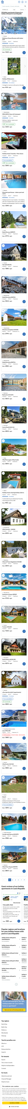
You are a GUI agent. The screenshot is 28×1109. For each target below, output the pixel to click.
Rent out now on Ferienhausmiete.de (14, 1010)
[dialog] (14, 1096)
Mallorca (3, 1030)
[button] (26, 2)
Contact (3, 1068)
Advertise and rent (6, 1076)
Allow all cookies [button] (14, 1103)
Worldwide (4, 1033)
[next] (21, 879)
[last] (24, 879)
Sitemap (3, 1036)
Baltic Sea (4, 1027)
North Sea (4, 1024)
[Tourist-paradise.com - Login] (22, 2)
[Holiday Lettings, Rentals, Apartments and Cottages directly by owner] (2, 2)
